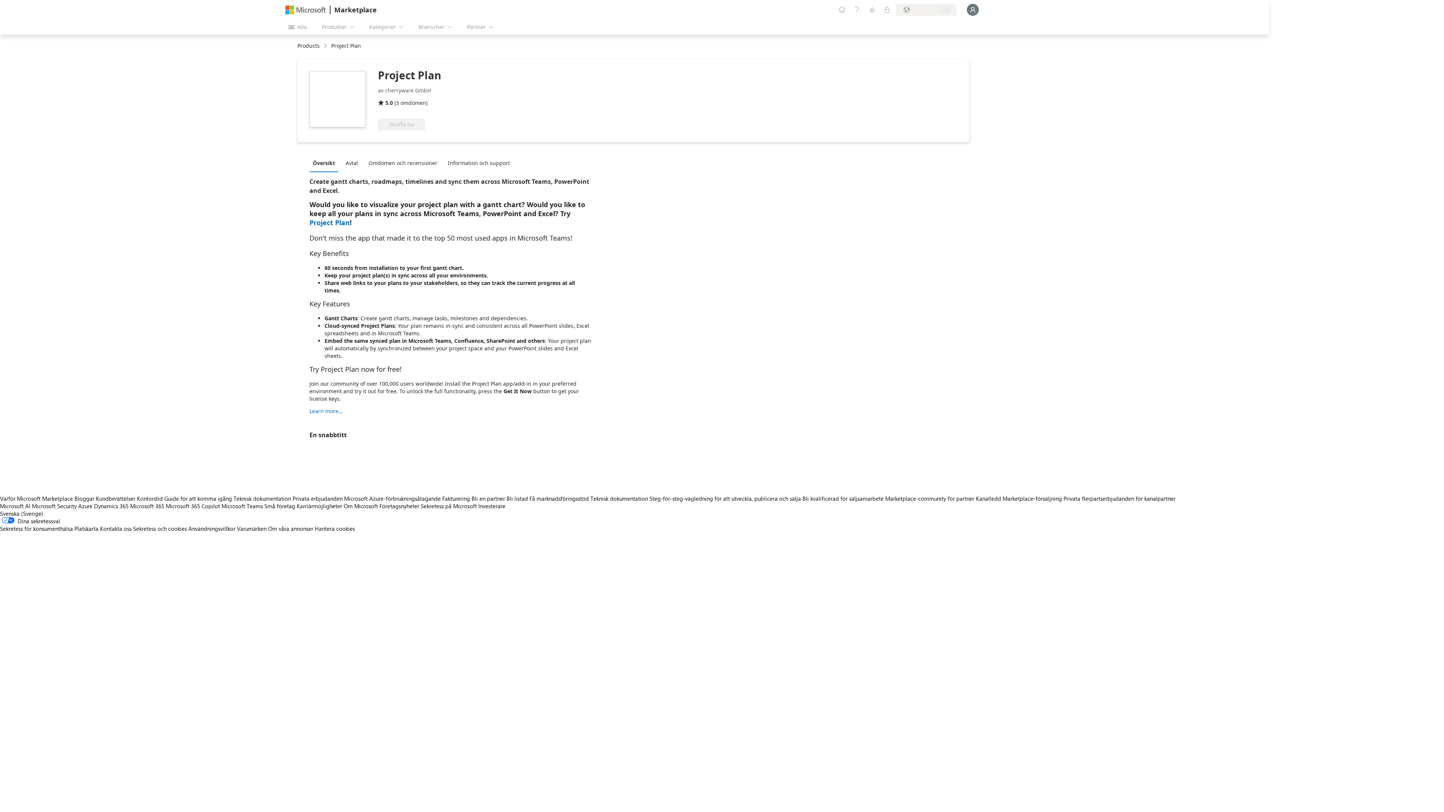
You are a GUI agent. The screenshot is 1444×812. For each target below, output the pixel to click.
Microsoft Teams (242, 506)
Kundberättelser (115, 498)
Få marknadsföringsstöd (559, 498)
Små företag (279, 506)
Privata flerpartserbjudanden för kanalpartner (1119, 498)
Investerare (491, 506)
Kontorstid (150, 498)
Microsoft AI (15, 506)
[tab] (325, 163)
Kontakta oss (116, 528)
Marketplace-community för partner (929, 498)
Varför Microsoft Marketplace (36, 498)
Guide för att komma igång (198, 498)
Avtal (352, 163)
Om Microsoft (361, 506)
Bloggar (84, 498)
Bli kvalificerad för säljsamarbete (843, 498)
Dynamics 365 (111, 506)
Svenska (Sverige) (21, 513)
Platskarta (86, 528)
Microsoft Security (54, 506)
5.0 (389, 102)
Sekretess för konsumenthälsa (36, 528)
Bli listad (517, 498)
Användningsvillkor (211, 528)
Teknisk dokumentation (262, 498)
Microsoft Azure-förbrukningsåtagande (393, 498)
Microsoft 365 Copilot (193, 506)
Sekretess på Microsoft (449, 506)
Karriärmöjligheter (319, 506)
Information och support (479, 163)
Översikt (324, 163)
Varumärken (252, 528)
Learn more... (326, 411)
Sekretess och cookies (160, 528)
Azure (85, 506)
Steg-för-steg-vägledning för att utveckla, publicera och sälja (725, 498)
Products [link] (308, 45)
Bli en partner (488, 498)
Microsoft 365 (147, 506)
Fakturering (456, 498)
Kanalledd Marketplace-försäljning (1019, 498)
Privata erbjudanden (318, 498)
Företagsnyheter (399, 506)
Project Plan (329, 222)
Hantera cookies (335, 528)
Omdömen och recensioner (403, 163)
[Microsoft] (305, 10)
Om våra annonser (290, 528)
